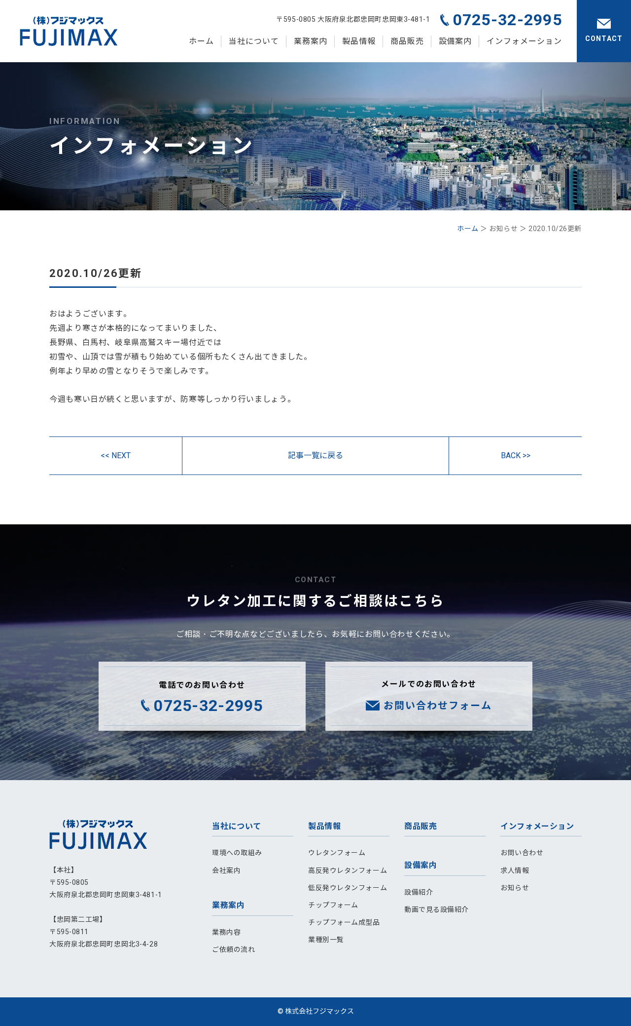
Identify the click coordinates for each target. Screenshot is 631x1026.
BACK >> (515, 455)
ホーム (201, 41)
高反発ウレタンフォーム (347, 870)
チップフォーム (333, 905)
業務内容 (226, 932)
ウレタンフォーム (336, 853)
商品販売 (407, 41)
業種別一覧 (326, 940)
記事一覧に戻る (315, 455)
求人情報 (514, 870)
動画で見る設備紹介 (436, 909)
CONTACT (604, 38)
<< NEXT (116, 455)
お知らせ (514, 888)
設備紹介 (418, 892)
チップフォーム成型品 (344, 922)
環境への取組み (237, 853)
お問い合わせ (521, 853)
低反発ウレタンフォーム (347, 888)
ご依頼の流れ (233, 949)
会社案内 (226, 870)
